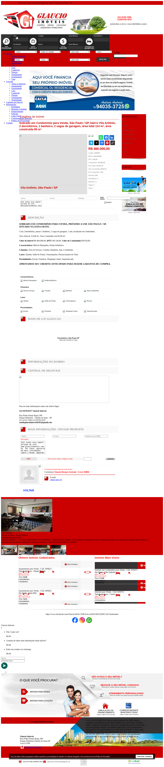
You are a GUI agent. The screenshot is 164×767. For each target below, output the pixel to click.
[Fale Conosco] (110, 679)
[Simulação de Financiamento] (134, 213)
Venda (8, 54)
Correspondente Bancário (21, 118)
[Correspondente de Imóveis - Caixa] (134, 194)
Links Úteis (16, 116)
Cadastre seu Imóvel (14, 102)
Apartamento (16, 63)
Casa (13, 65)
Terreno (14, 72)
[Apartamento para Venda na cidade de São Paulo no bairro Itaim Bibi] (28, 589)
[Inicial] (35, 28)
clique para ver (56, 480)
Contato (9, 123)
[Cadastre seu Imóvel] (119, 688)
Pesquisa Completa (19, 109)
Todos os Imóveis (18, 56)
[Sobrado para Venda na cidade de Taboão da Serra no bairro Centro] (104, 590)
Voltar (28, 490)
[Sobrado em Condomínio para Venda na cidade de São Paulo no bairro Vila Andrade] (104, 568)
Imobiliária (15, 107)
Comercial (15, 70)
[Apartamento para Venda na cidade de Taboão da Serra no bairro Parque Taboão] (26, 531)
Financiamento (17, 111)
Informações (11, 104)
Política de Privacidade (20, 121)
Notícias (14, 114)
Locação (9, 81)
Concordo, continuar (144, 756)
